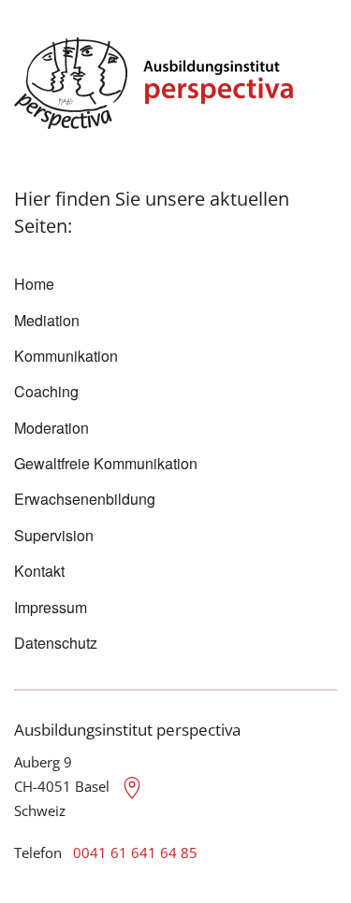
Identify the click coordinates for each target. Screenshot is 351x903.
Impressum (50, 607)
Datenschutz (55, 642)
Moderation (51, 427)
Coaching (46, 391)
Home (34, 283)
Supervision (54, 535)
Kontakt (39, 570)
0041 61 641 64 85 (135, 852)
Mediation (47, 320)
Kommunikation (66, 355)
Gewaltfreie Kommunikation (105, 463)
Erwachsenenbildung (84, 498)
